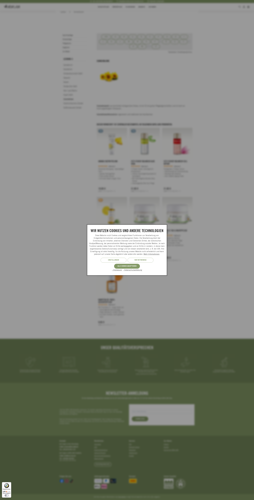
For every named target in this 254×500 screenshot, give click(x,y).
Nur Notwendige (141, 260)
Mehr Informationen (151, 254)
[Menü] (10, 483)
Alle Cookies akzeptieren (127, 266)
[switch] (7, 495)
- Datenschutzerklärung (132, 270)
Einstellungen (113, 260)
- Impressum (117, 270)
